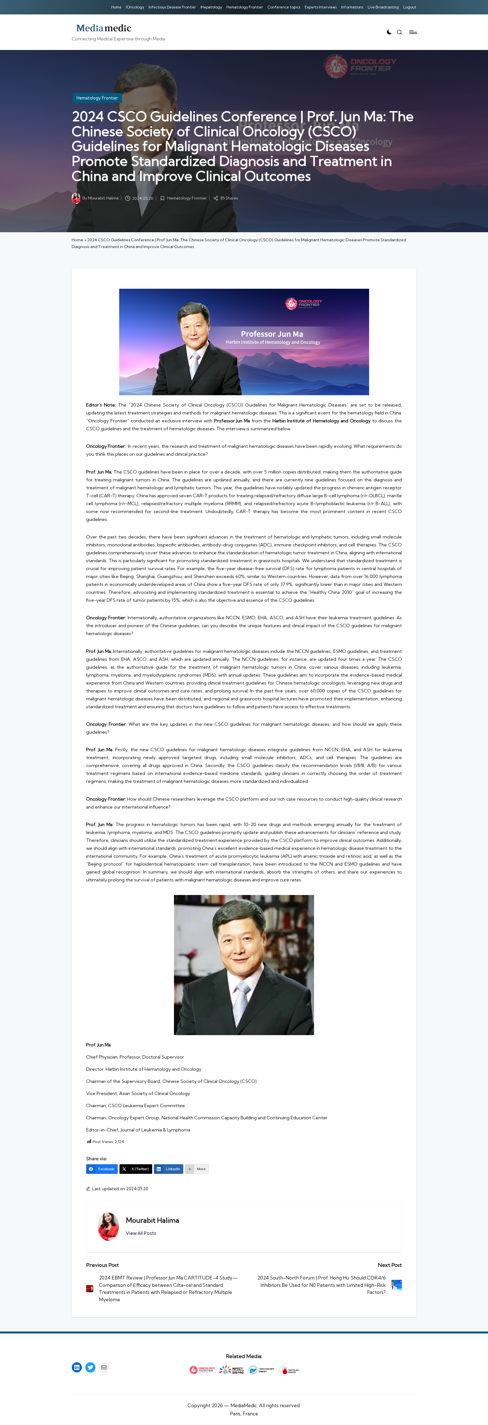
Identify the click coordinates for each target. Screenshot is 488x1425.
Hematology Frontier (97, 98)
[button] (141, 1233)
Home (77, 239)
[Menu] (412, 32)
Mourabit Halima (152, 1220)
